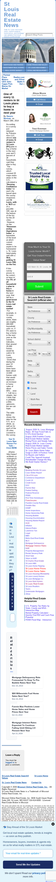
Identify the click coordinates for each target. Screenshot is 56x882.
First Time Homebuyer (34, 498)
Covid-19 (29, 480)
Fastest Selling (31, 490)
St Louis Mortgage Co (34, 579)
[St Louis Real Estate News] (28, 51)
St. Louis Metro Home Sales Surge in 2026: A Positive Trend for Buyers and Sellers (39, 452)
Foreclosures (31, 500)
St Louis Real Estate (34, 584)
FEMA (28, 495)
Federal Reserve (32, 493)
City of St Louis (32, 475)
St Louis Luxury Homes (35, 576)
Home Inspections (33, 510)
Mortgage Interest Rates (36, 546)
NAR (27, 548)
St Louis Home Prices (36, 568)
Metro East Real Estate (35, 538)
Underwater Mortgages (35, 591)
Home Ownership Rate (35, 513)
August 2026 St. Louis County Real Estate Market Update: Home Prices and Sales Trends (39, 445)
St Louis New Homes (34, 581)
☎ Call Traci (39, 135)
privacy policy (40, 873)
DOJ (27, 485)
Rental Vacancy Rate (34, 553)
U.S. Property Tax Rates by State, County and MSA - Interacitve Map (37, 608)
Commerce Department (35, 478)
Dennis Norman (8, 117)
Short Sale (30, 556)
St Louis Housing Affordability (37, 574)
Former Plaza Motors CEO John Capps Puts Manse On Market (7, 81)
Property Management (35, 551)
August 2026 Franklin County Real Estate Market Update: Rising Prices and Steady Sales (39, 438)
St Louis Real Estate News (12, 14)
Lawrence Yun (31, 531)
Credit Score (31, 483)
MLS (27, 541)
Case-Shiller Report (34, 473)
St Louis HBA (31, 563)
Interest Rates (31, 528)
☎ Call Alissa (39, 100)
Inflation (29, 526)
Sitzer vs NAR (31, 558)
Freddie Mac (31, 505)
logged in (10, 762)
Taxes (28, 589)
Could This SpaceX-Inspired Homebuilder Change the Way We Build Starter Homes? (38, 459)
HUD (28, 523)
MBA (27, 536)
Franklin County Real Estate (37, 503)
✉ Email (39, 104)
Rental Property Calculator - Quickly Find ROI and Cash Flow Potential (40, 615)
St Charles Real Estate (35, 561)
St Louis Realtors (32, 586)
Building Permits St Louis (36, 470)
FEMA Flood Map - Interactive (39, 620)
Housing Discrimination (35, 518)
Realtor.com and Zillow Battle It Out (19, 80)
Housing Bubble (32, 515)
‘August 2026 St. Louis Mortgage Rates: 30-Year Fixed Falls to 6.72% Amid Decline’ (40, 431)
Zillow (28, 594)
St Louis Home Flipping (35, 566)
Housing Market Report (35, 521)
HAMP (28, 508)
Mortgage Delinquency (35, 543)
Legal (28, 533)
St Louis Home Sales (35, 571)
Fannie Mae (30, 488)
